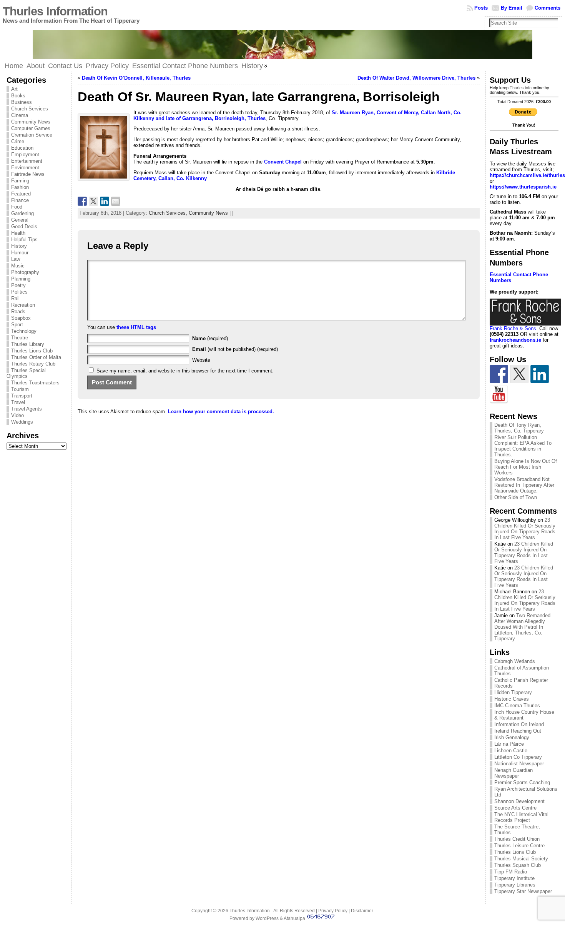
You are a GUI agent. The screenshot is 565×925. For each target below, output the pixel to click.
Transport (21, 396)
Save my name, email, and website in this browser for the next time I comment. (185, 371)
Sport (17, 324)
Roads (18, 311)
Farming (20, 181)
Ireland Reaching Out (517, 731)
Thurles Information (55, 11)
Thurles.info (521, 87)
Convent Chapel (283, 162)
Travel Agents (26, 409)
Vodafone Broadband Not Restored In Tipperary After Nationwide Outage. (524, 485)
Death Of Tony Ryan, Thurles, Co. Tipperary (519, 428)
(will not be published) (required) (235, 349)
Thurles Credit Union (517, 839)
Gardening (22, 213)
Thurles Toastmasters (35, 383)
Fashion (20, 187)
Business (21, 102)
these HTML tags (136, 327)
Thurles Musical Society (521, 859)
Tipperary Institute (514, 878)
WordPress (267, 918)
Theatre (19, 338)
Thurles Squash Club (517, 865)
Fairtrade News (28, 174)
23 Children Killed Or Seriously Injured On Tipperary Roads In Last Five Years (524, 528)
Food (16, 207)
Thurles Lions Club (32, 351)
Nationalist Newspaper (519, 763)
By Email (511, 8)
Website (201, 360)
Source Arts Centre (515, 808)
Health (18, 233)
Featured (21, 194)
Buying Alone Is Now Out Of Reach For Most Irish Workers (525, 467)
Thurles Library (27, 344)
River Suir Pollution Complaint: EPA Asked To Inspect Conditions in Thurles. (523, 445)
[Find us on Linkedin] (539, 374)
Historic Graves (511, 699)
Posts (481, 8)
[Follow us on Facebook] (499, 374)
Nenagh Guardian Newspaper (513, 773)
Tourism (20, 389)
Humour (19, 252)
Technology (24, 331)
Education (22, 148)
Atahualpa (294, 918)
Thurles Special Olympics (26, 373)
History (19, 246)
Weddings (22, 422)
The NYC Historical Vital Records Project (521, 817)
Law (15, 259)
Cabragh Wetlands (514, 661)
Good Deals (24, 226)
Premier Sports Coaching (522, 782)
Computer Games (30, 128)
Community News (30, 122)
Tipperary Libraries (514, 885)
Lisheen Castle (510, 750)
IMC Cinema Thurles (517, 705)
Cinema (19, 115)
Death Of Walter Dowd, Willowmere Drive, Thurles (416, 78)
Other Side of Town (515, 497)
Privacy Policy (332, 910)
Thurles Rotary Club (33, 364)
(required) (210, 338)
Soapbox (21, 318)
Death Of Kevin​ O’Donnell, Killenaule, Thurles (136, 78)
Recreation (23, 305)
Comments (547, 8)
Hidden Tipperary (513, 692)
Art (14, 89)
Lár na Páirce (509, 744)
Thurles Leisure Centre (519, 845)
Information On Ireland (519, 724)
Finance (20, 200)
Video (17, 415)
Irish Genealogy (511, 737)
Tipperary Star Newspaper (523, 891)
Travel (18, 402)
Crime (17, 141)
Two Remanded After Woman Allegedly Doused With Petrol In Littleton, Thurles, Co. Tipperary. (522, 627)
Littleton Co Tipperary (518, 757)
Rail (15, 298)
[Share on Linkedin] (104, 201)
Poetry (18, 285)
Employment (25, 154)
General (19, 220)
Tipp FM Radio (510, 872)
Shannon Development (519, 801)
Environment (25, 167)
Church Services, (169, 213)
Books (18, 96)
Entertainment (26, 161)
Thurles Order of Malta (36, 357)
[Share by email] (115, 201)
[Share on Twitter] (93, 201)
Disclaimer (362, 910)
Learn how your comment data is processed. (221, 411)
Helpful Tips (24, 239)
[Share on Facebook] (82, 201)
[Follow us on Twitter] (519, 374)
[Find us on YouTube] (499, 394)
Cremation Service (31, 135)
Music (18, 266)
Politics (19, 292)
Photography (25, 272)
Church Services (29, 109)
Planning (20, 279)
